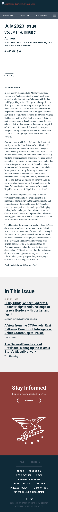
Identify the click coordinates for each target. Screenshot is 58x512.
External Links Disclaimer (29, 492)
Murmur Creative (34, 506)
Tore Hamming (23, 46)
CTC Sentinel (42, 16)
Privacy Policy (19, 488)
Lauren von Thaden (35, 42)
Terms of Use (40, 488)
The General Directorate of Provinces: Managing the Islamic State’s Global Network (27, 347)
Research (7, 16)
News (39, 475)
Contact (40, 484)
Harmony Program (29, 479)
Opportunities (21, 484)
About (20, 471)
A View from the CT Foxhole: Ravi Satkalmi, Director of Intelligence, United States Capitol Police (28, 329)
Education (25, 16)
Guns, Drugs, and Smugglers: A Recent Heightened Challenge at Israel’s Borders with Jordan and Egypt (27, 308)
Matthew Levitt (14, 42)
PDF (10, 75)
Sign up (29, 400)
